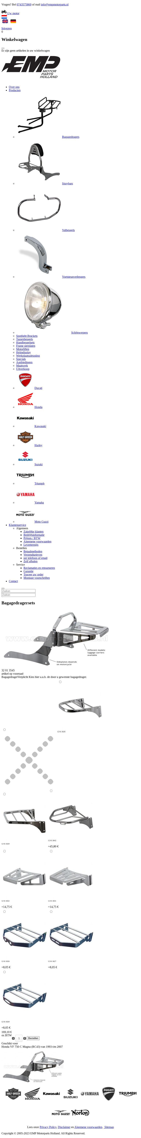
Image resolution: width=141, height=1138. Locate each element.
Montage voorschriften (37, 577)
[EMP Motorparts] (30, 80)
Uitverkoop (22, 368)
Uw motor (13, 13)
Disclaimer (64, 1127)
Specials (21, 359)
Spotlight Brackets (26, 335)
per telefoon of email (35, 558)
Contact (13, 581)
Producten (15, 90)
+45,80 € (53, 844)
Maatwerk (22, 365)
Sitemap (109, 1127)
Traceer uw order (33, 574)
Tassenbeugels (24, 339)
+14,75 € (6, 904)
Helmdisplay (23, 352)
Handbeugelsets (25, 342)
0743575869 (24, 4)
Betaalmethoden (33, 551)
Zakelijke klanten (34, 531)
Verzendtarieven (33, 554)
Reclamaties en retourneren (39, 567)
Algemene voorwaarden (37, 541)
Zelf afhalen (30, 561)
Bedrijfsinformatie (34, 534)
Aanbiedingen (24, 362)
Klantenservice (17, 525)
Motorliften (22, 349)
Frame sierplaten (25, 345)
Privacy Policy (48, 1127)
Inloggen (6, 28)
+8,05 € (5, 964)
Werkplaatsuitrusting (28, 355)
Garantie (28, 571)
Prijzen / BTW (32, 538)
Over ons (14, 86)
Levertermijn (31, 544)
